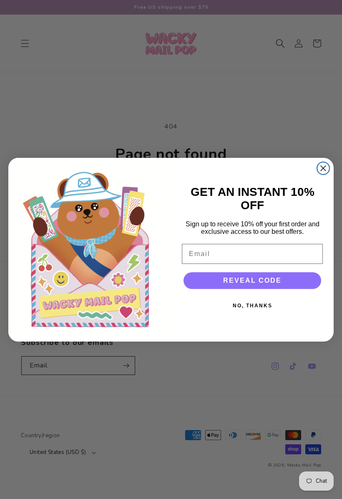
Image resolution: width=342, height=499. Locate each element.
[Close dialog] (323, 168)
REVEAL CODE (252, 280)
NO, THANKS (252, 306)
